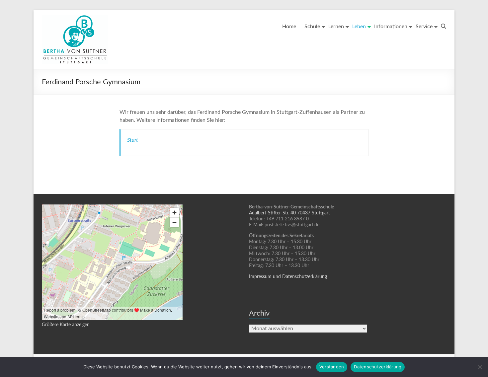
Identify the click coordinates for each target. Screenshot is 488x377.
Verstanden (331, 366)
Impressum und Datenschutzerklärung (288, 276)
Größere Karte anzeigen (66, 325)
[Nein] (479, 367)
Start (132, 140)
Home (289, 26)
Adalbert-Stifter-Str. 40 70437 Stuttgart (289, 213)
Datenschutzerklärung (377, 366)
